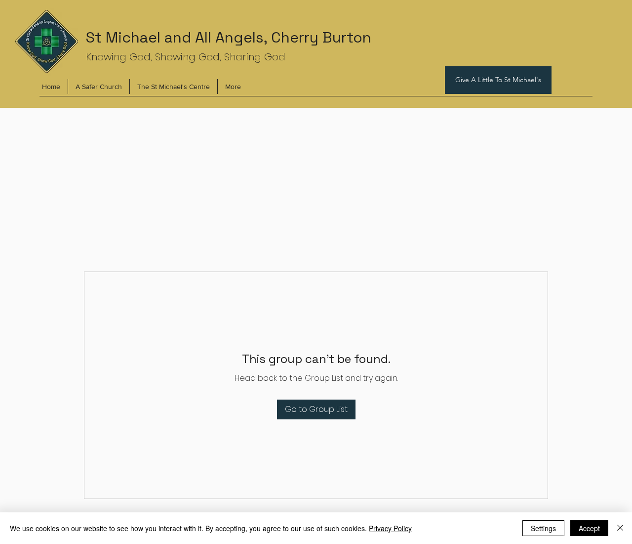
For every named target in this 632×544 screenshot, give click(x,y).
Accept (589, 528)
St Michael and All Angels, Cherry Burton (228, 37)
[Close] (620, 528)
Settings (543, 528)
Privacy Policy (390, 528)
